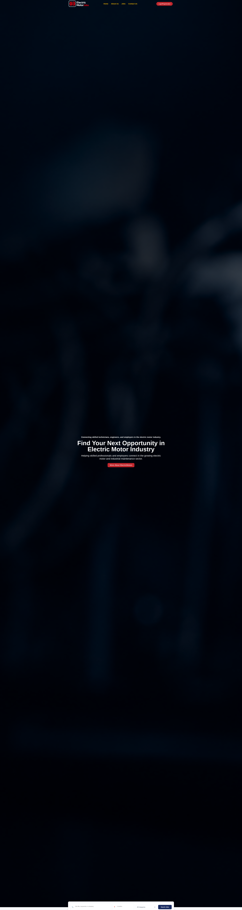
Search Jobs (165, 907)
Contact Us (132, 4)
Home (106, 4)
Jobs (123, 4)
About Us (115, 4)
